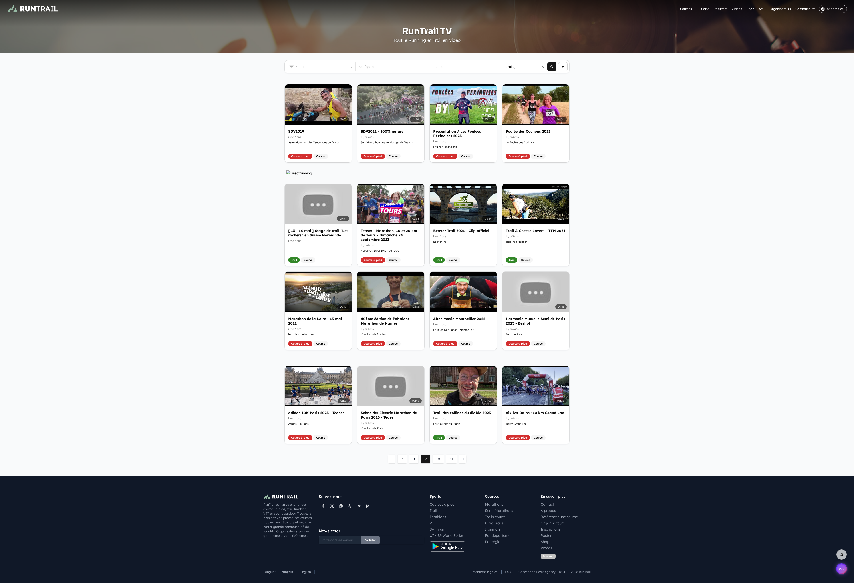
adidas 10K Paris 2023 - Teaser (316, 413)
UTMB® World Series (447, 535)
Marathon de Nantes (373, 334)
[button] (542, 66)
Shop (750, 9)
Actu (762, 9)
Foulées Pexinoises (445, 146)
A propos (548, 510)
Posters (547, 535)
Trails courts (495, 517)
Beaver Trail (440, 241)
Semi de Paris (514, 334)
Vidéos (737, 9)
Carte (705, 9)
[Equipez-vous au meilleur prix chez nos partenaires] (427, 173)
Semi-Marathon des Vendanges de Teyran (314, 142)
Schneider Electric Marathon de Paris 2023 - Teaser (389, 415)
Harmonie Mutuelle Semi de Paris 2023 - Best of (535, 321)
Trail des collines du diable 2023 (462, 413)
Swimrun (437, 529)
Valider (370, 540)
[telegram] (358, 506)
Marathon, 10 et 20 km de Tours (380, 250)
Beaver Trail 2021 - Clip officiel (461, 230)
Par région (493, 541)
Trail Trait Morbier (516, 241)
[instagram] (340, 506)
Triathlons (438, 517)
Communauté (805, 9)
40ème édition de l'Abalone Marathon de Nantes (385, 321)
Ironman (492, 529)
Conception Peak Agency (537, 572)
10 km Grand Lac (516, 423)
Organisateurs (780, 9)
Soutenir (548, 556)
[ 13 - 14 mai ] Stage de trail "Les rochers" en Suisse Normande (318, 232)
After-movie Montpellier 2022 (459, 319)
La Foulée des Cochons (520, 142)
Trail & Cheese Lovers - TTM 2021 (535, 230)
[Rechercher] (551, 66)
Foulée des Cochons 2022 (528, 131)
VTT (433, 523)
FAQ (508, 572)
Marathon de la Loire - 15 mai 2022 (315, 321)
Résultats (720, 9)
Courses (686, 9)
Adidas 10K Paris (298, 423)
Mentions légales (485, 572)
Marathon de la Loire (301, 334)
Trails (434, 510)
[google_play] (367, 506)
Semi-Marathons (499, 510)
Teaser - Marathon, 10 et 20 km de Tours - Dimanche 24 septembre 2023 (389, 235)
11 (451, 459)
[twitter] (332, 506)
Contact (547, 504)
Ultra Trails (494, 523)
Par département (499, 535)
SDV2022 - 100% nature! (383, 131)
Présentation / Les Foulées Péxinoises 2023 (457, 133)
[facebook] (323, 506)
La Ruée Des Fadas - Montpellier (453, 329)
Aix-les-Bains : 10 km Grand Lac (535, 413)
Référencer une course (559, 517)
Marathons (494, 504)
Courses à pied (442, 504)
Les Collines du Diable (447, 423)
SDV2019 (296, 131)
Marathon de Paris (372, 428)
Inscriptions (550, 529)
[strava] (349, 506)
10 (438, 459)
